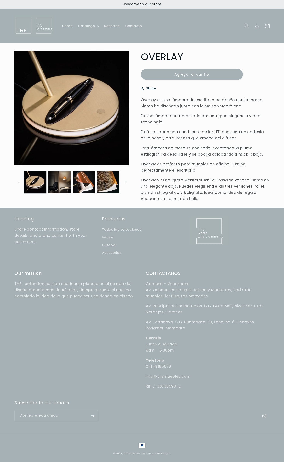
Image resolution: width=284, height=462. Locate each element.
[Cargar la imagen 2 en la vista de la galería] (59, 182)
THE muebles (132, 453)
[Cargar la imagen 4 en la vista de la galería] (108, 182)
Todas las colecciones (121, 229)
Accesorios (111, 252)
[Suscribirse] (93, 415)
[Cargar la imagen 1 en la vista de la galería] (35, 182)
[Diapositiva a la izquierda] (18, 182)
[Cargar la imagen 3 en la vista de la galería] (84, 182)
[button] (88, 26)
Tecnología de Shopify (156, 453)
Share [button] (151, 88)
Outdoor (109, 245)
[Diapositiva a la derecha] (125, 182)
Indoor (107, 237)
